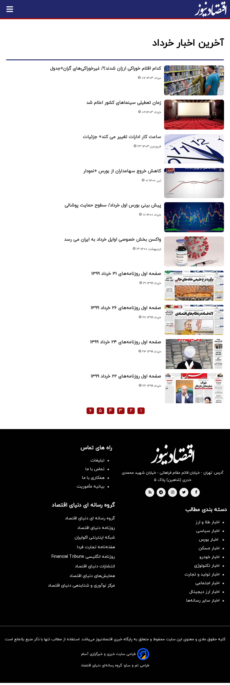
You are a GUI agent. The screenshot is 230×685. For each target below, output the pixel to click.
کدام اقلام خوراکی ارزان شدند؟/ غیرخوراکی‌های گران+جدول (105, 68)
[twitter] (184, 492)
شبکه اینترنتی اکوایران (95, 537)
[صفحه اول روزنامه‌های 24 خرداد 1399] (194, 354)
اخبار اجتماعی (207, 583)
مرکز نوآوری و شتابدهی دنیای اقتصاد (81, 585)
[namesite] (210, 9)
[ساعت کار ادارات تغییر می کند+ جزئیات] (194, 149)
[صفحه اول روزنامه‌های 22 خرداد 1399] (194, 388)
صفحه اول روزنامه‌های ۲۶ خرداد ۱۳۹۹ (126, 308)
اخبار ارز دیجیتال (204, 592)
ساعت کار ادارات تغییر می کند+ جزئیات (122, 137)
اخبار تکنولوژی (207, 566)
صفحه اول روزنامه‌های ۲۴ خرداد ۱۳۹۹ (125, 342)
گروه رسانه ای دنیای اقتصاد (90, 518)
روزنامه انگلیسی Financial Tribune (83, 557)
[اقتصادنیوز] (172, 454)
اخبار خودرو (209, 557)
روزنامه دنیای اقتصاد (96, 528)
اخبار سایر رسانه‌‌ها (203, 600)
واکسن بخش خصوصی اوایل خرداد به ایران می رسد (112, 239)
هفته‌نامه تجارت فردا (96, 547)
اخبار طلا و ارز (208, 522)
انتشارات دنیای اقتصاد (95, 566)
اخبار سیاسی (208, 531)
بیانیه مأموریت (91, 486)
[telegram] (161, 492)
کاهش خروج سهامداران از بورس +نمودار (122, 171)
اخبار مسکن (209, 548)
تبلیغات (97, 460)
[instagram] (172, 492)
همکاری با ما (93, 478)
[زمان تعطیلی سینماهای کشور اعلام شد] (194, 115)
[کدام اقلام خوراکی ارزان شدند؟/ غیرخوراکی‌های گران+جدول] (194, 80)
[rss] (150, 492)
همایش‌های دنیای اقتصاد (92, 576)
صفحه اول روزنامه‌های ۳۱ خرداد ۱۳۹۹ (126, 274)
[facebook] (196, 492)
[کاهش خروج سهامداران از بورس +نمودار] (194, 183)
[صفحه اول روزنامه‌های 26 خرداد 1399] (194, 320)
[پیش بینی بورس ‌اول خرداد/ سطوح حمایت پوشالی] (194, 217)
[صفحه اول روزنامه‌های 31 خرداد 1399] (194, 286)
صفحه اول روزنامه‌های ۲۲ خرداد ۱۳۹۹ (126, 376)
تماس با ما (95, 469)
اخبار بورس (209, 539)
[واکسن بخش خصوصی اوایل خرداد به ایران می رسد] (194, 251)
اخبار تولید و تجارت (202, 574)
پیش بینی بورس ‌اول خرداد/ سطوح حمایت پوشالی (113, 205)
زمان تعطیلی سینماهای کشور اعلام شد (123, 103)
